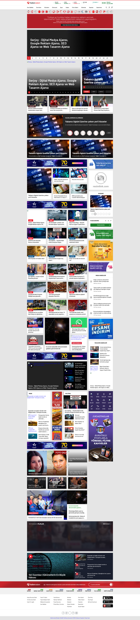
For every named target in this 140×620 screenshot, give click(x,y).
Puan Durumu (70, 590)
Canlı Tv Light (30, 602)
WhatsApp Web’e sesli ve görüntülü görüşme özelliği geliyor (76, 512)
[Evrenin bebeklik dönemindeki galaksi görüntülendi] (77, 497)
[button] (29, 58)
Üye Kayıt (90, 599)
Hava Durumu (59, 590)
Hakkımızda (53, 618)
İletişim (58, 618)
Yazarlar (91, 7)
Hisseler (79, 590)
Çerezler (70, 618)
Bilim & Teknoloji (101, 92)
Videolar (83, 7)
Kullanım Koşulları (80, 618)
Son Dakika (30, 7)
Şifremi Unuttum (92, 602)
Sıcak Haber (81, 606)
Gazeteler (99, 7)
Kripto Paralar (108, 590)
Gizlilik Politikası (64, 618)
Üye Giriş (90, 597)
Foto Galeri (75, 7)
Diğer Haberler (94, 92)
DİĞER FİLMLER (106, 523)
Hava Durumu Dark (32, 597)
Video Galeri (81, 599)
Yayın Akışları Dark (45, 599)
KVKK (74, 618)
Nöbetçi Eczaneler (45, 602)
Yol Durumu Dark (31, 599)
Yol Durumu (97, 590)
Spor (61, 7)
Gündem (46, 7)
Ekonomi (54, 7)
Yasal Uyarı (87, 618)
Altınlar (69, 597)
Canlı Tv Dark (43, 597)
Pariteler (88, 590)
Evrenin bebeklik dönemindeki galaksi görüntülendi (75, 506)
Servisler (38, 7)
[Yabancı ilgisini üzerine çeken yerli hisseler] (39, 180)
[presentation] (110, 57)
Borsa (29, 590)
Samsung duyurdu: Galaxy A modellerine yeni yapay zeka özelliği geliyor (77, 517)
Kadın (67, 7)
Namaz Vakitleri (38, 590)
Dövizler (69, 599)
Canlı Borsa (56, 597)
